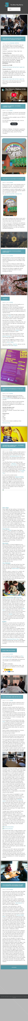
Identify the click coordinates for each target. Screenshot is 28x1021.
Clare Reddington (7, 563)
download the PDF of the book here (14, 193)
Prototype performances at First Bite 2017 (13, 389)
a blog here (14, 344)
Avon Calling (22, 470)
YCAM (9, 316)
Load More (14, 967)
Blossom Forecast (6, 336)
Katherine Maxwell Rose (8, 597)
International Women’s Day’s (13, 639)
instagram (15, 345)
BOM (10, 530)
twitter (9, 345)
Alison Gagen (6, 507)
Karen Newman (6, 529)
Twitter (12, 342)
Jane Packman (14, 465)
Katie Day (14, 463)
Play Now (14, 124)
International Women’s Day (15, 456)
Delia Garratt (5, 543)
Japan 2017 (5, 298)
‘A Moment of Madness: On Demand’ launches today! (12, 106)
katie (11, 110)
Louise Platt (18, 597)
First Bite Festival (6, 398)
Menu (10, 9)
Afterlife (17, 330)
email (8, 342)
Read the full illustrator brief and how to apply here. (14, 67)
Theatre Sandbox (15, 568)
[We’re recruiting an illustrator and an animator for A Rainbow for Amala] (14, 34)
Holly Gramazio (19, 903)
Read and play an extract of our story (13, 179)
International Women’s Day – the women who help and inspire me (13, 446)
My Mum (4, 621)
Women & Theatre (19, 477)
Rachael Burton (14, 43)
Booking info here (6, 422)
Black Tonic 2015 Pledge (9, 650)
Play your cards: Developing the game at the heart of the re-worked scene (13, 885)
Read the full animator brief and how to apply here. (13, 79)
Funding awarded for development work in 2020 (12, 251)
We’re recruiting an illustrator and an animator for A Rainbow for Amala (13, 39)
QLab (4, 721)
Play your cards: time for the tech (12, 697)
